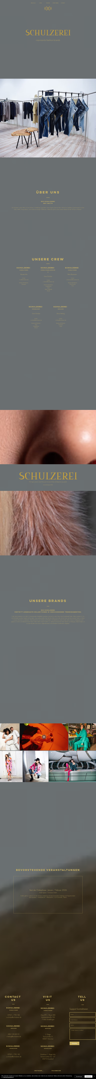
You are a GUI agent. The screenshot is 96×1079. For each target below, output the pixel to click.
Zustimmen (88, 1076)
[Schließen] (94, 1076)
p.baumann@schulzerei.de (73, 279)
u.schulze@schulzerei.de (36, 320)
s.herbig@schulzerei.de (14, 1036)
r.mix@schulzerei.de (23, 279)
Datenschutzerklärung (8, 1077)
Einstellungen (79, 1076)
